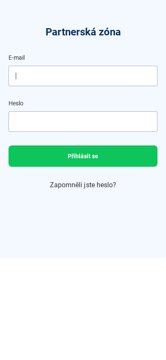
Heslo (16, 103)
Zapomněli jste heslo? (83, 185)
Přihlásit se (83, 156)
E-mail (17, 57)
